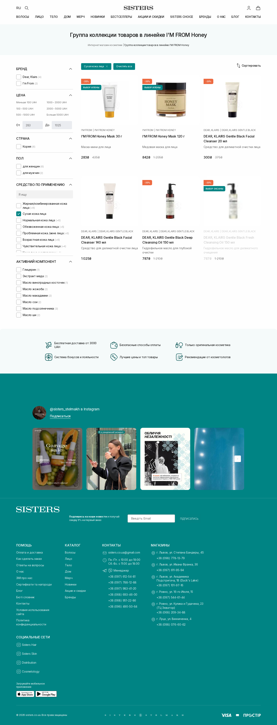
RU (18, 8)
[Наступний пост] (237, 459)
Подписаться (60, 416)
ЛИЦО (39, 16)
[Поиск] (26, 8)
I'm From (86, 130)
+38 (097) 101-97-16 (170, 585)
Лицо (68, 558)
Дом (68, 571)
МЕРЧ (81, 16)
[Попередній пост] (39, 459)
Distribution (29, 662)
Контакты (22, 603)
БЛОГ (235, 16)
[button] (96, 66)
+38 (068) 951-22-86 (122, 600)
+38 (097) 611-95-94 (170, 570)
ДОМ (67, 16)
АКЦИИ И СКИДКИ (151, 16)
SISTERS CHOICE (181, 16)
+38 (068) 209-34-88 (171, 612)
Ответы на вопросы (30, 565)
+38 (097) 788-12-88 (122, 582)
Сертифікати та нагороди (34, 584)
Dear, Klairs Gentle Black (239, 130)
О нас (20, 571)
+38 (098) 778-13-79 (171, 558)
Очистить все (124, 66)
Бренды (70, 597)
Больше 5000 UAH (58, 114)
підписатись (189, 518)
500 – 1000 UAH (25, 114)
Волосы (70, 552)
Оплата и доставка (29, 552)
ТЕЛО (54, 16)
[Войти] (248, 8)
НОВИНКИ (98, 16)
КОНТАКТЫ (253, 16)
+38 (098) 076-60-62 (171, 624)
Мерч (68, 578)
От (18, 125)
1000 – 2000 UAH (57, 102)
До (47, 125)
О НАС (221, 16)
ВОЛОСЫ (22, 16)
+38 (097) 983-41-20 (122, 588)
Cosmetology (30, 671)
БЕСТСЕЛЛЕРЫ (121, 16)
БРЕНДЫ (205, 16)
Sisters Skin (29, 653)
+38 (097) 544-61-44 (171, 597)
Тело (68, 565)
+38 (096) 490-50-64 (122, 606)
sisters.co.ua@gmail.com (124, 552)
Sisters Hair (29, 644)
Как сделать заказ (29, 558)
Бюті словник (25, 597)
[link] (258, 8)
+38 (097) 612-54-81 (121, 576)
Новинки (70, 584)
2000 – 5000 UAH (57, 108)
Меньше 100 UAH (26, 102)
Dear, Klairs (211, 130)
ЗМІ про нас (24, 578)
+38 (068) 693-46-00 (122, 594)
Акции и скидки (75, 590)
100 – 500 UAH (24, 108)
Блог (19, 590)
